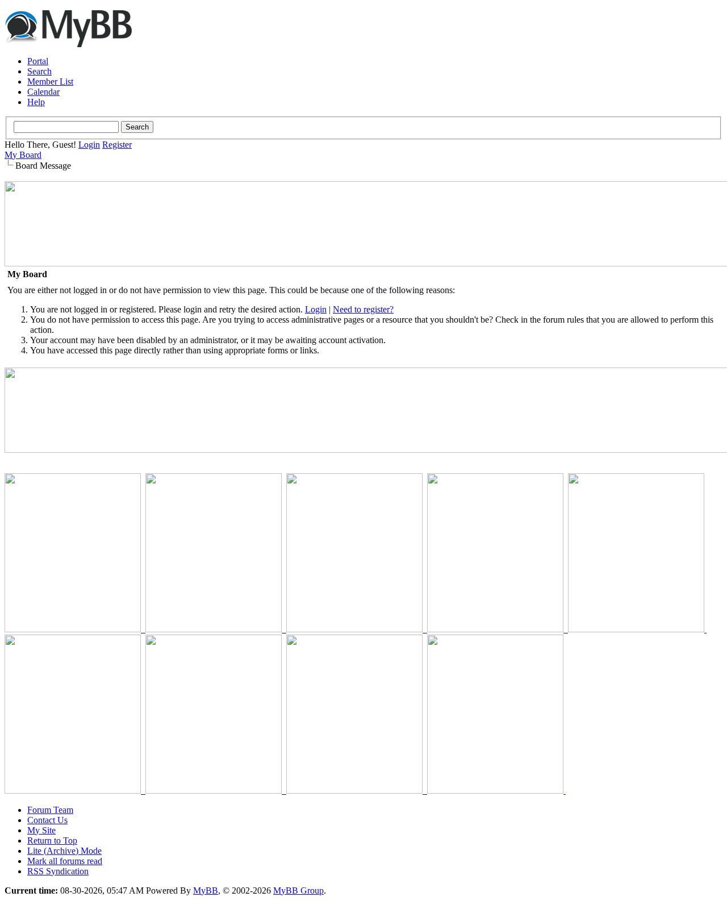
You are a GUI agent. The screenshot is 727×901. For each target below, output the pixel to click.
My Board (23, 155)
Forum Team (50, 810)
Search (39, 71)
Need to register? (363, 309)
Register (117, 144)
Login (89, 144)
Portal (37, 61)
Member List (50, 81)
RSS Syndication (58, 871)
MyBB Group (298, 890)
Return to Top (52, 840)
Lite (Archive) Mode (64, 851)
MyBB (205, 890)
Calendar (43, 92)
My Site (41, 830)
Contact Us (47, 820)
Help (36, 102)
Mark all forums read (64, 861)
